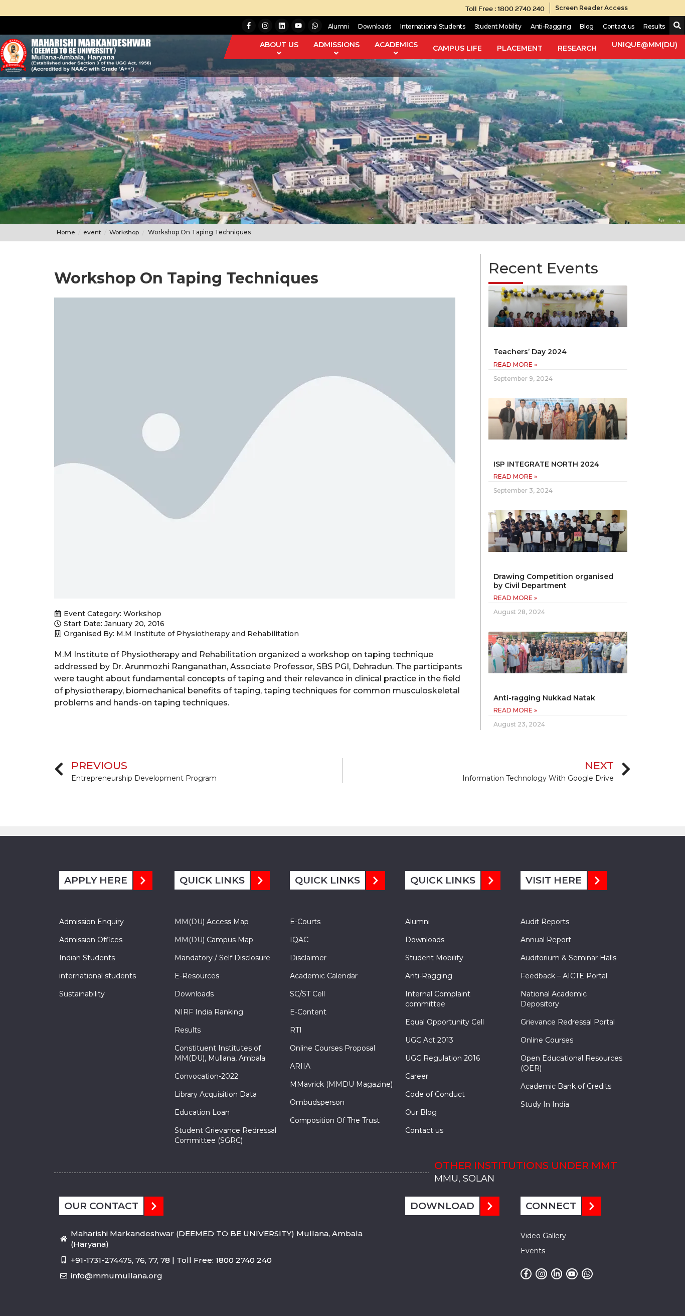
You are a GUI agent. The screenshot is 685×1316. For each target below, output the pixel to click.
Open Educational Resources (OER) (571, 1063)
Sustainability (82, 993)
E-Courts (305, 921)
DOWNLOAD (442, 1206)
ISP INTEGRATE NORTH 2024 (546, 464)
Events (533, 1250)
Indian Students (87, 957)
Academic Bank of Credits (566, 1086)
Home (66, 232)
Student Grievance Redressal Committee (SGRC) (225, 1135)
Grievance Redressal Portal (568, 1022)
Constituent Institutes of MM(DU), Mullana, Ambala (220, 1053)
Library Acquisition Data (216, 1094)
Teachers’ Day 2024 (530, 351)
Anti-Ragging (551, 26)
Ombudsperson (317, 1102)
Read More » (515, 364)
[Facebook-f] (249, 26)
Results (654, 26)
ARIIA (300, 1066)
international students (97, 975)
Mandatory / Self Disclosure (222, 957)
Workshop (142, 613)
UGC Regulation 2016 (442, 1058)
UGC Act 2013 (429, 1040)
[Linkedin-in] (556, 1273)
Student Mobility (498, 26)
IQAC (299, 939)
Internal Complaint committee (437, 998)
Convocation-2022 (206, 1076)
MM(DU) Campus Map (214, 939)
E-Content (308, 1011)
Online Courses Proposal (332, 1048)
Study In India (545, 1104)
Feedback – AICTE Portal (564, 975)
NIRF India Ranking (209, 1011)
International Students (432, 26)
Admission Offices (90, 939)
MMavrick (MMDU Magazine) (341, 1084)
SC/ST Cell (307, 993)
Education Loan (202, 1112)
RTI (296, 1030)
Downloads (374, 26)
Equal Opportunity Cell (444, 1022)
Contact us (618, 26)
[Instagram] (265, 26)
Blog (587, 26)
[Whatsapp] (315, 26)
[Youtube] (298, 26)
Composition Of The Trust (335, 1120)
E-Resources (197, 975)
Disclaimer (308, 957)
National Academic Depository (554, 998)
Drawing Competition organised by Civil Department (553, 581)
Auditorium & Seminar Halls (568, 957)
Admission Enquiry (91, 921)
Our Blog (421, 1112)
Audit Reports (545, 921)
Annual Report (546, 939)
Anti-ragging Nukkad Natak (544, 697)
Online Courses (547, 1040)
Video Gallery (543, 1235)
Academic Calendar (324, 975)
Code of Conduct (435, 1094)
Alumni (338, 26)
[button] (675, 26)
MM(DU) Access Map (212, 921)
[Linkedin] (282, 26)
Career (416, 1076)
